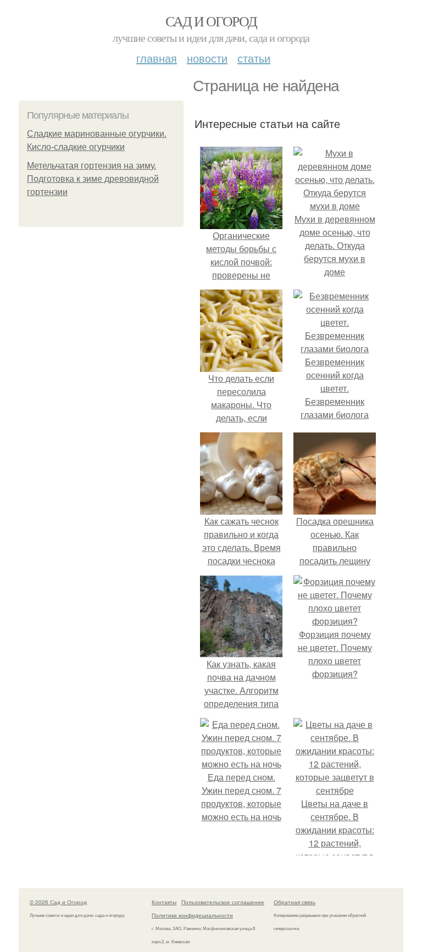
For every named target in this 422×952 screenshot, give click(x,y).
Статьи (253, 58)
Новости (207, 58)
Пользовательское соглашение (222, 902)
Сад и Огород (211, 21)
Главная (156, 58)
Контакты (164, 902)
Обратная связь (294, 902)
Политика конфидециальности (192, 915)
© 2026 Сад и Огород (58, 902)
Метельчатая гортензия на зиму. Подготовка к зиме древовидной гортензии (93, 179)
